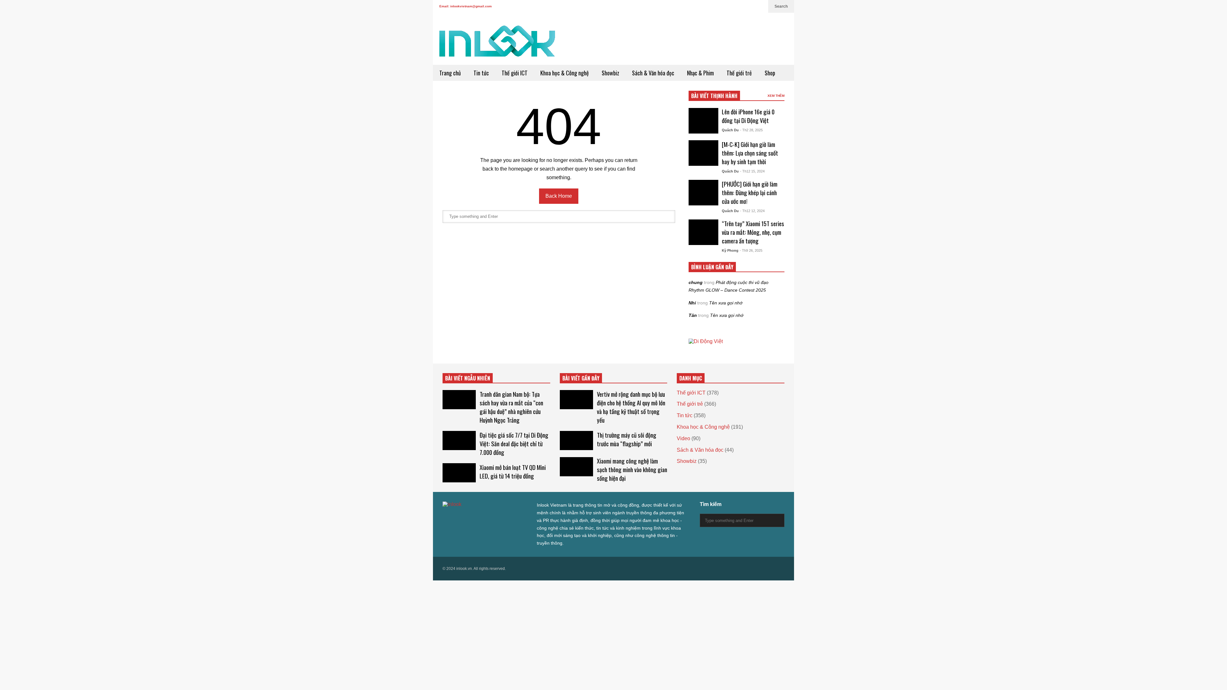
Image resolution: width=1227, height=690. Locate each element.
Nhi (692, 302)
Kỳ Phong (730, 250)
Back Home (558, 196)
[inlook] (497, 45)
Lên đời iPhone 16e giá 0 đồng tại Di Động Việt (748, 116)
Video (683, 438)
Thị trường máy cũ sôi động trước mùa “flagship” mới (626, 439)
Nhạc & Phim (700, 73)
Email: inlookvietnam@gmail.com (465, 6)
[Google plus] (738, 6)
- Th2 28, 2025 (751, 130)
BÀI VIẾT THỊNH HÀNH (714, 96)
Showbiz (610, 73)
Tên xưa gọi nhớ (725, 302)
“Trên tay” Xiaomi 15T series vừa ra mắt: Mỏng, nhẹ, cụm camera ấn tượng (753, 232)
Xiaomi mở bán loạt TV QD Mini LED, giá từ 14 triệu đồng (513, 471)
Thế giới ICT (515, 73)
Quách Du (730, 130)
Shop (770, 73)
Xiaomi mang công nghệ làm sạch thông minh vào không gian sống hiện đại (632, 469)
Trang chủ (450, 73)
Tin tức (481, 73)
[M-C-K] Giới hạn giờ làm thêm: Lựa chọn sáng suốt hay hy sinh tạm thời (750, 153)
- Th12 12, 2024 (752, 211)
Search (781, 6)
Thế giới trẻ (739, 73)
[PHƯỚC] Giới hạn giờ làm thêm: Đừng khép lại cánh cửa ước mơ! (749, 192)
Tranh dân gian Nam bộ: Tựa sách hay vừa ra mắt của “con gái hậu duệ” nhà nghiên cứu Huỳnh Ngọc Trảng (511, 407)
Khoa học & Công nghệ (564, 73)
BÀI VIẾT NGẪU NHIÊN (467, 378)
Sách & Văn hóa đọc (653, 73)
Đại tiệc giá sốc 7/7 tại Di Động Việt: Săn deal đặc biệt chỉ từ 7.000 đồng (514, 443)
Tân (693, 315)
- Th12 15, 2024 (752, 171)
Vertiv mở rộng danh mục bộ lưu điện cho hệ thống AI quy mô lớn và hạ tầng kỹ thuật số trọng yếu (631, 407)
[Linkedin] (760, 6)
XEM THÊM (776, 95)
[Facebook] (728, 6)
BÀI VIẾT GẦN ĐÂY (580, 378)
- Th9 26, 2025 (751, 250)
